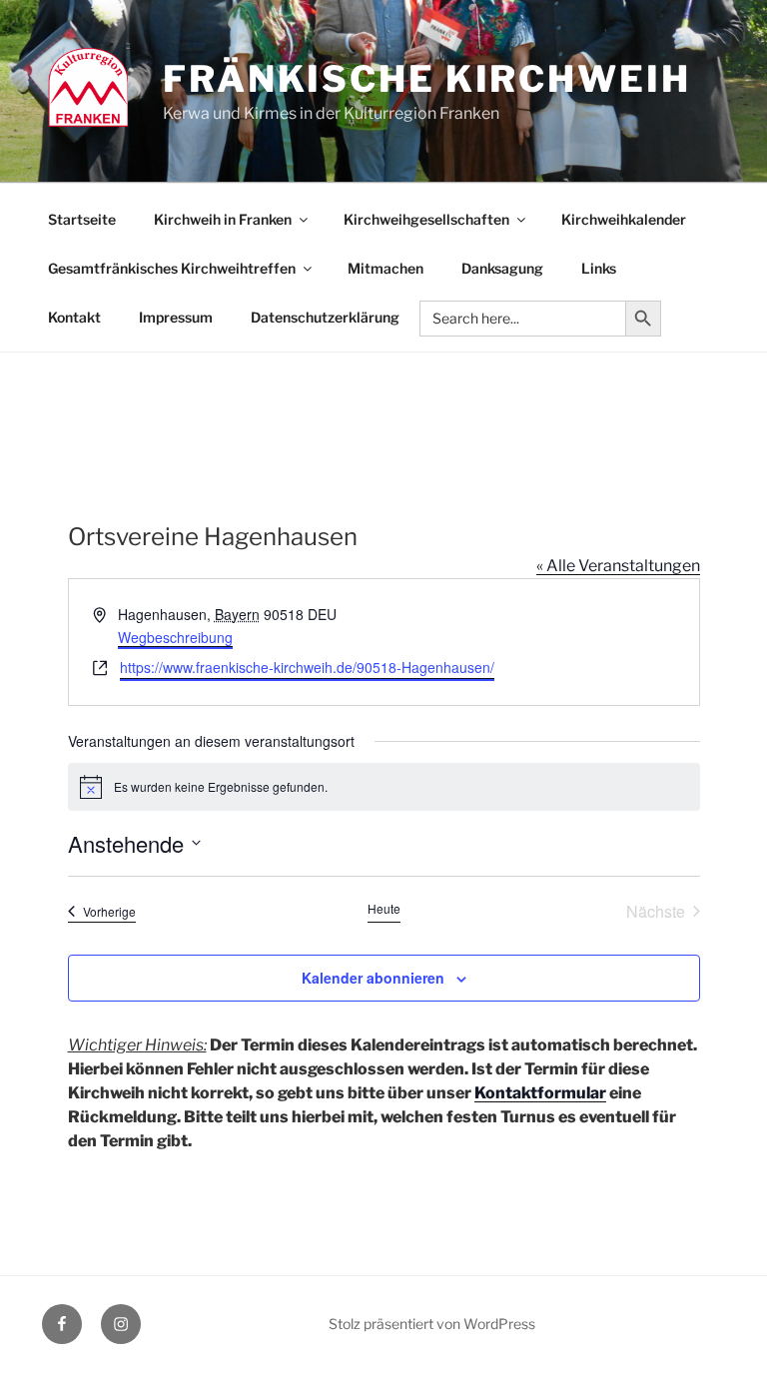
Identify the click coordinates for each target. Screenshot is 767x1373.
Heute (384, 909)
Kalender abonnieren (373, 978)
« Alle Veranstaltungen (618, 565)
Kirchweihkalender (623, 219)
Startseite (82, 219)
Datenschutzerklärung (325, 317)
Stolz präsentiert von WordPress (432, 1323)
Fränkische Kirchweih (427, 79)
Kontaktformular (540, 1092)
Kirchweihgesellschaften (426, 219)
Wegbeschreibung (175, 637)
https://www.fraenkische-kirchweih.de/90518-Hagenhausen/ (307, 667)
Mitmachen (385, 268)
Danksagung (502, 268)
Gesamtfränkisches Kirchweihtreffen (172, 268)
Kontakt (74, 317)
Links (598, 268)
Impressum (176, 317)
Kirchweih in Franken (223, 219)
